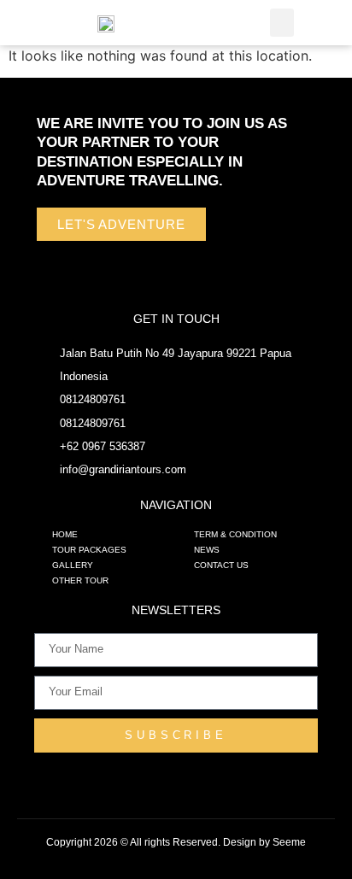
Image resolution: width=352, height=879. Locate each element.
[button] (282, 23)
